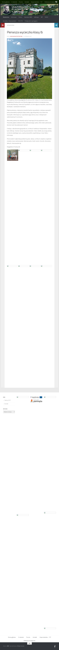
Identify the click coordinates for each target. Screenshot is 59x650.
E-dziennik (14, 2)
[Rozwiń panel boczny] (3, 25)
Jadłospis (36, 17)
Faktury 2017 (7, 400)
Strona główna (5, 2)
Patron (20, 17)
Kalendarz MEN (28, 17)
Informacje (13, 17)
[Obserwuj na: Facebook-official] (55, 646)
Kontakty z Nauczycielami (9, 21)
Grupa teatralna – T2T (36, 2)
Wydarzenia (6, 17)
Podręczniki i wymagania (31, 21)
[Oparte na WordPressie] (8, 646)
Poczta (21, 2)
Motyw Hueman (20, 646)
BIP (42, 17)
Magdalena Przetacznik (16, 36)
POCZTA (20, 21)
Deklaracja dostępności (50, 2)
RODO (46, 17)
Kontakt (27, 2)
